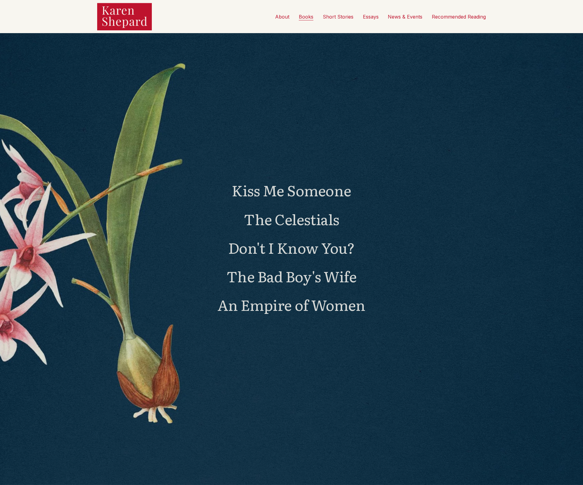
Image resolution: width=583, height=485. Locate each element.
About (282, 17)
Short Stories (338, 17)
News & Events (405, 17)
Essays (371, 17)
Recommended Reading (459, 17)
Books (306, 17)
